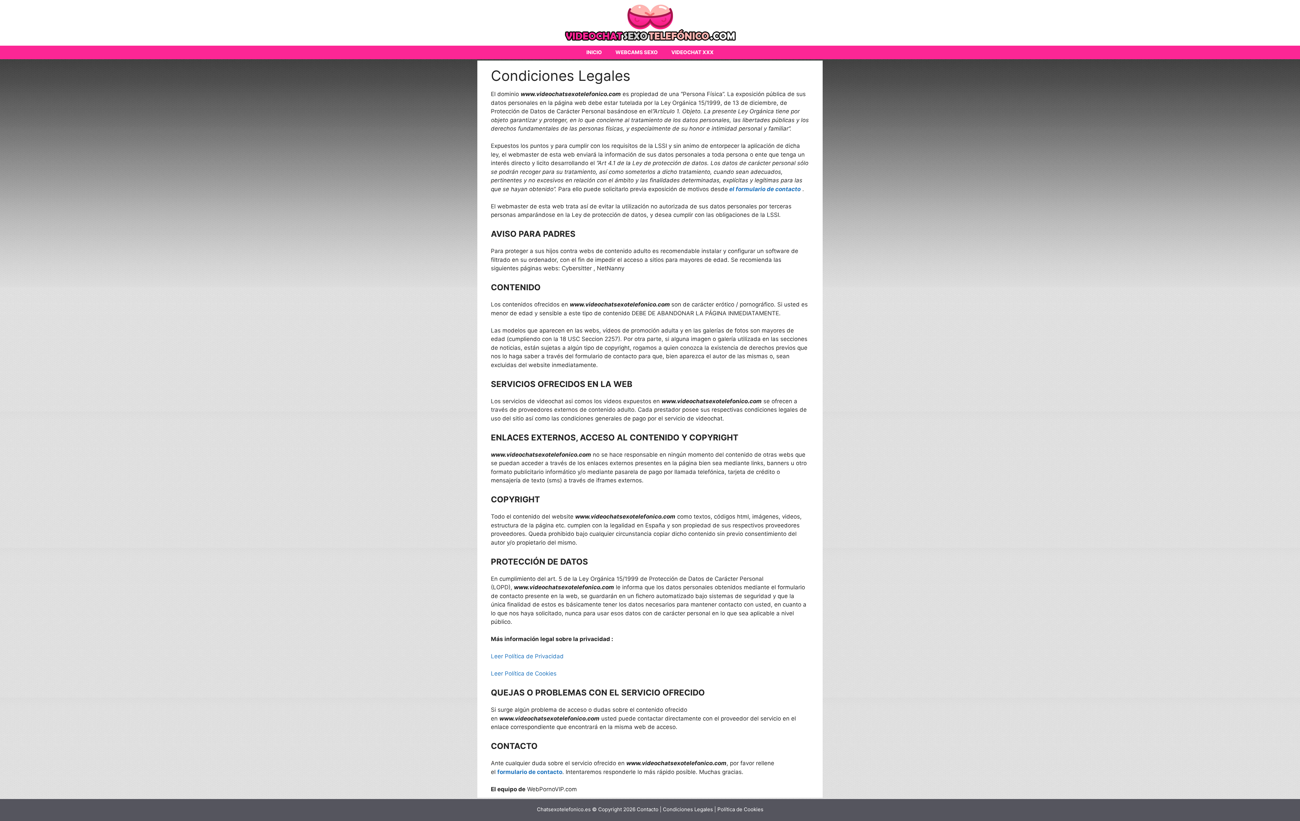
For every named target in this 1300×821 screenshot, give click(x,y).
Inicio (594, 52)
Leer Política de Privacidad (527, 656)
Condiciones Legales (688, 809)
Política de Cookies (740, 809)
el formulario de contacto (765, 189)
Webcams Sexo (636, 52)
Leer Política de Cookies (524, 673)
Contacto (647, 809)
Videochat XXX (692, 52)
